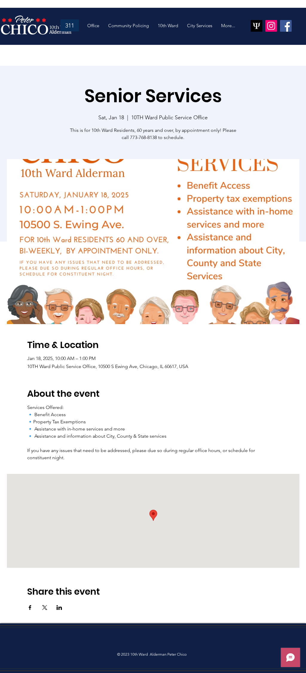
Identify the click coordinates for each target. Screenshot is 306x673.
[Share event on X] (45, 607)
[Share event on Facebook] (30, 607)
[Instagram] (271, 26)
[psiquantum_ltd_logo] (256, 26)
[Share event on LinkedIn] (59, 607)
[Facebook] (286, 26)
